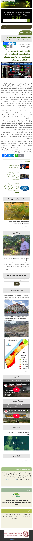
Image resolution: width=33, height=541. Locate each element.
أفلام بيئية (16, 377)
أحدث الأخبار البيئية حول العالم (16, 199)
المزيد (6, 269)
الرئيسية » (27, 44)
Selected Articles (16, 290)
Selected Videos (16, 401)
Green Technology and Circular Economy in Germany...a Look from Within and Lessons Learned (16, 297)
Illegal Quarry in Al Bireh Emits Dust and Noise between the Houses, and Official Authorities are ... (15, 318)
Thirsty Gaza (7, 338)
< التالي (22, 227)
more (27, 371)
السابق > (27, 227)
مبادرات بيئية (16, 233)
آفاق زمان (16, 456)
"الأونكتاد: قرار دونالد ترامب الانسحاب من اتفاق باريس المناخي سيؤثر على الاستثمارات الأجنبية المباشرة (11, 188)
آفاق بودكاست (16, 427)
